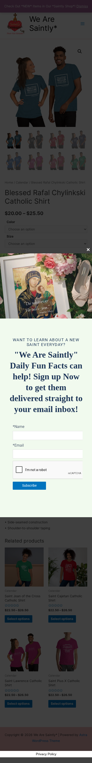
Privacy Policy (46, 754)
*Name (18, 426)
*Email (18, 445)
